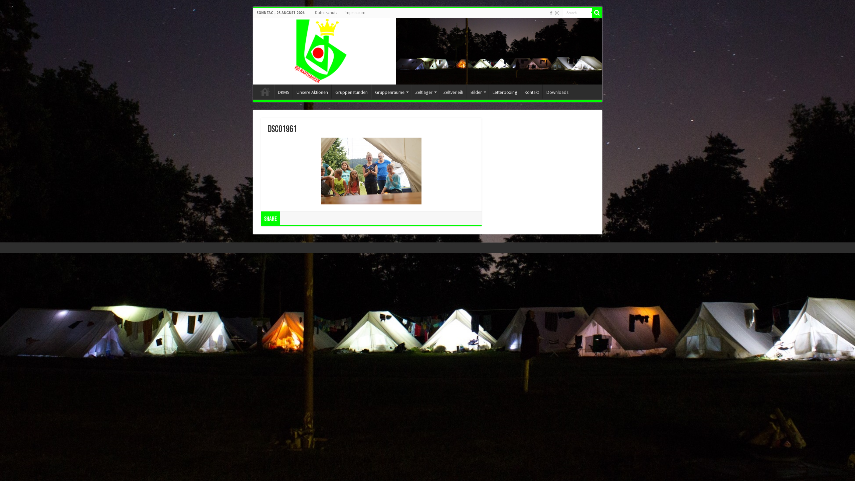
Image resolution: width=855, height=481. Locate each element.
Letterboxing (505, 92)
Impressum (354, 12)
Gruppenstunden (351, 92)
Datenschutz (326, 12)
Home (265, 92)
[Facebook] (551, 13)
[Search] (597, 13)
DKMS (283, 92)
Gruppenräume (389, 92)
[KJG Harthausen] (427, 51)
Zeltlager (424, 92)
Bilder (476, 92)
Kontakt (532, 92)
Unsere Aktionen (312, 92)
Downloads (557, 92)
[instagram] (557, 13)
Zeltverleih (453, 92)
